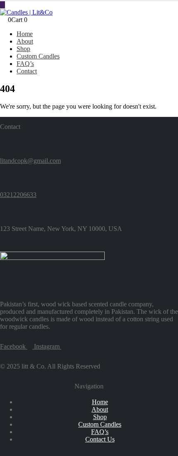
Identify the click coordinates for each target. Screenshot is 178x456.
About (25, 41)
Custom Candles (38, 56)
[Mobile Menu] (2, 4)
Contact (27, 71)
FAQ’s (25, 63)
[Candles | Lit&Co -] (26, 12)
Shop (23, 48)
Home (25, 33)
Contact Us (100, 439)
